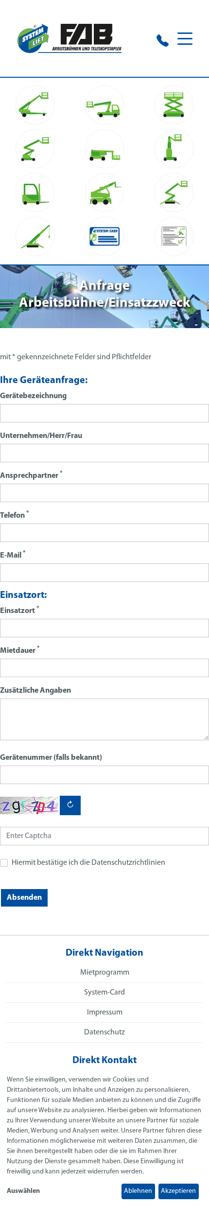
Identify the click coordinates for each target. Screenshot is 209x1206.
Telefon (14, 515)
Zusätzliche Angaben (35, 691)
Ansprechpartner (31, 475)
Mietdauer (19, 650)
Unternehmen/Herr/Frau (41, 436)
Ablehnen (138, 1191)
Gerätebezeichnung (33, 396)
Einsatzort (19, 610)
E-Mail (12, 554)
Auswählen (23, 1191)
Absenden (24, 898)
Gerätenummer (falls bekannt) (51, 758)
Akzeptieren (178, 1191)
